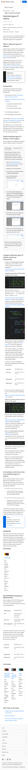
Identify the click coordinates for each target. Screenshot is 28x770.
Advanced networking (10, 715)
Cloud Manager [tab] (8, 148)
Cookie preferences (17, 764)
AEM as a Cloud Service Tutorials (12, 13)
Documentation (6, 10)
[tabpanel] (14, 199)
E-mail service (20, 674)
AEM (13, 10)
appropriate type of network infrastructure (12, 65)
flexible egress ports (7, 56)
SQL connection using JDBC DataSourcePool (8, 675)
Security (7, 29)
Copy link (12, 24)
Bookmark (6, 24)
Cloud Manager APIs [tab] (17, 148)
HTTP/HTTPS (7, 557)
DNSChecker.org (8, 434)
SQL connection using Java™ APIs (14, 676)
